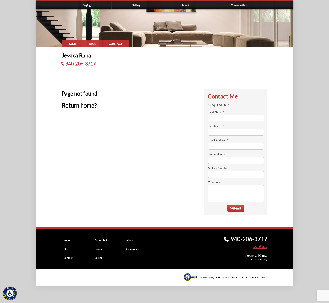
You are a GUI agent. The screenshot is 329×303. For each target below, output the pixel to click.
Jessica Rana (76, 55)
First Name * (216, 112)
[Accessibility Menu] (10, 293)
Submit (235, 208)
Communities (239, 5)
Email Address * (218, 140)
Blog (92, 43)
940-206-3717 (80, 63)
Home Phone (216, 154)
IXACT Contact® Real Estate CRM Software (241, 277)
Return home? (79, 105)
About (185, 5)
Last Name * (216, 126)
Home (72, 43)
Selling (136, 5)
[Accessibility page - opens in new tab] (191, 279)
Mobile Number (218, 168)
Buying (87, 5)
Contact (116, 43)
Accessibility (102, 240)
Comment (214, 182)
